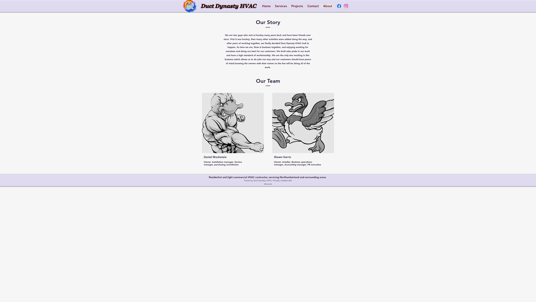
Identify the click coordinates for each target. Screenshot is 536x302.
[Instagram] (346, 6)
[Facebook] (339, 6)
